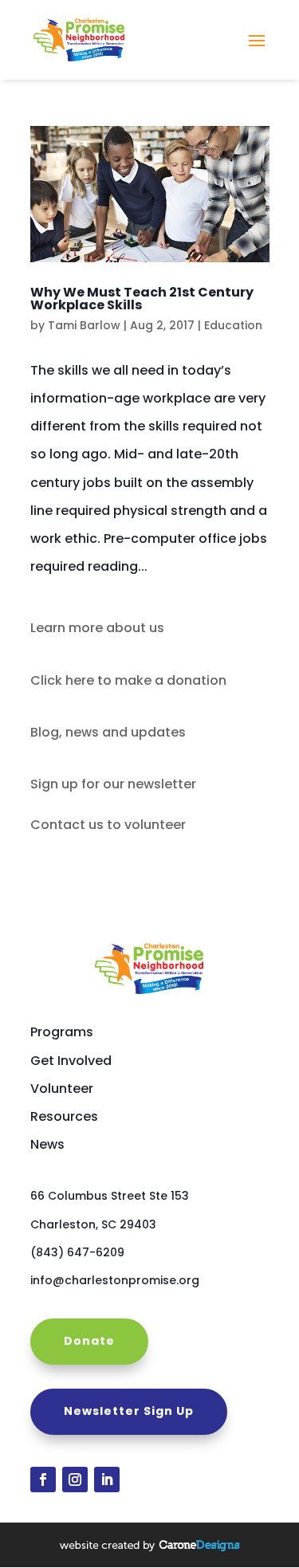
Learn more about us (97, 628)
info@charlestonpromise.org (114, 1280)
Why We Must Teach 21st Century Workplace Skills (142, 298)
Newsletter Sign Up (129, 1411)
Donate (89, 1341)
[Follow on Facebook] (43, 1479)
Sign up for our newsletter (113, 784)
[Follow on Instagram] (75, 1479)
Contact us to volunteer (108, 824)
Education (233, 325)
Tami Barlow (84, 325)
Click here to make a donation (128, 680)
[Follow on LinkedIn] (107, 1479)
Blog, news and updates (108, 732)
